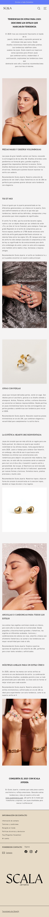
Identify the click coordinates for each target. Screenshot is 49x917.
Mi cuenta (5, 838)
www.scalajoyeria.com (14, 798)
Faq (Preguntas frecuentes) (11, 835)
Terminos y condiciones (10, 824)
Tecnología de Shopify (10, 911)
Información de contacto (10, 821)
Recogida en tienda (8, 828)
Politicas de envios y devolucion (13, 831)
